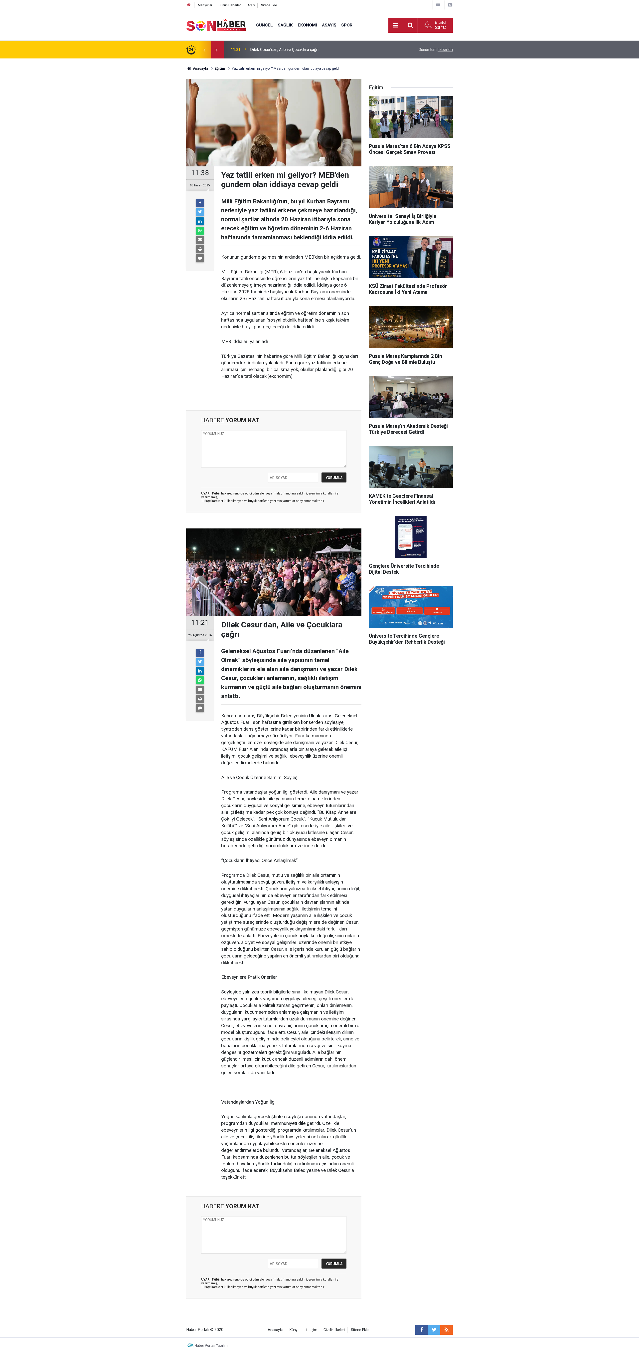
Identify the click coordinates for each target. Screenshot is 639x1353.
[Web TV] (438, 4)
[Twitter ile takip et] (434, 1330)
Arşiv (251, 5)
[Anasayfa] (189, 5)
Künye (295, 1330)
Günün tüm (436, 49)
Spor (346, 24)
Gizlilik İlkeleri (334, 1330)
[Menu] (395, 25)
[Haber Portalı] (216, 24)
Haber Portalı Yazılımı (211, 1346)
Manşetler (205, 5)
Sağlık (285, 24)
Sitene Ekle (269, 5)
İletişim (311, 1330)
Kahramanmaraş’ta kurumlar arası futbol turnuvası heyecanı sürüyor (307, 49)
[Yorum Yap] (200, 258)
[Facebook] (200, 203)
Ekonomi (307, 24)
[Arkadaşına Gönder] (200, 240)
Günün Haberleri (229, 5)
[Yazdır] (200, 249)
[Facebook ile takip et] (421, 1330)
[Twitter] (200, 212)
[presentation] (204, 50)
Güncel (264, 24)
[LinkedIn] (200, 221)
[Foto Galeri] (450, 4)
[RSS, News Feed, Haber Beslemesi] (446, 1330)
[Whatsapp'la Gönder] (200, 231)
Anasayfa (275, 1330)
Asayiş (329, 24)
